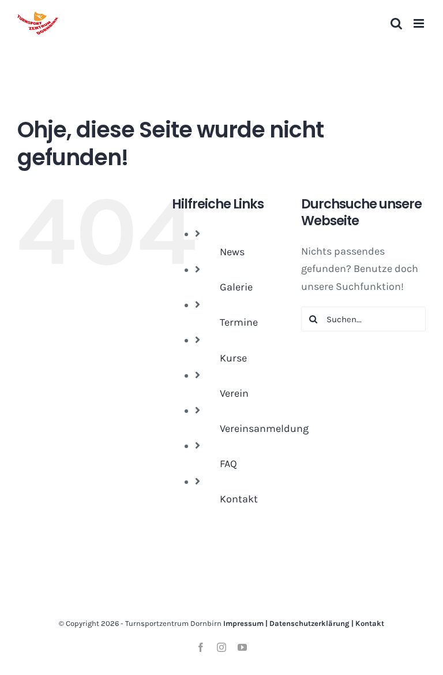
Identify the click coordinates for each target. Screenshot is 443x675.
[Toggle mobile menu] (420, 23)
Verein (234, 393)
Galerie (236, 287)
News (232, 251)
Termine (239, 322)
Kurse (233, 358)
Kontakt (239, 499)
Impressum (243, 623)
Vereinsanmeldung (264, 428)
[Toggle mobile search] (396, 23)
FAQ (228, 463)
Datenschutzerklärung (309, 623)
